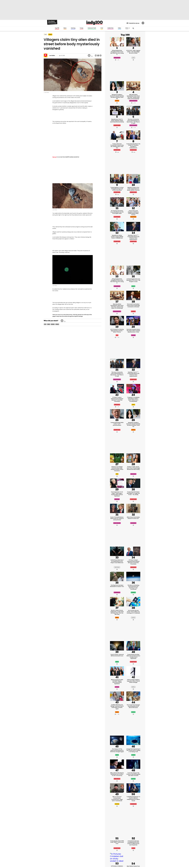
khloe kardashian (133, 100)
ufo (45, 324)
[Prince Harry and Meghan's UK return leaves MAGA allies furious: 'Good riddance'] (133, 201)
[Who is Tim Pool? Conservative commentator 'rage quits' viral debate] (117, 787)
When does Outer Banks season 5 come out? (133, 517)
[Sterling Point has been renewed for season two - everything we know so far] (117, 576)
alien (48, 324)
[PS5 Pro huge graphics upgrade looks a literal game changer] (133, 670)
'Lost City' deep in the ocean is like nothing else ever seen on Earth (133, 774)
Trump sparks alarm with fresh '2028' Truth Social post (117, 842)
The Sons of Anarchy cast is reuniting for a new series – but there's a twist (133, 121)
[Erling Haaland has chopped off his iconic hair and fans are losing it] (117, 41)
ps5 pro (133, 687)
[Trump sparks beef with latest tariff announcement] (117, 413)
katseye (117, 687)
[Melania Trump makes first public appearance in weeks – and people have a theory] (133, 178)
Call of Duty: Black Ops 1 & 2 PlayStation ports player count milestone (117, 561)
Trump (81, 28)
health (117, 712)
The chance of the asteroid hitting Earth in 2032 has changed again (117, 750)
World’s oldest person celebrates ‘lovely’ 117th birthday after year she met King (117, 612)
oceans (133, 754)
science (133, 712)
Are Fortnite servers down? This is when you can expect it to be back (133, 612)
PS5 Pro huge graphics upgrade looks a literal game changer (133, 681)
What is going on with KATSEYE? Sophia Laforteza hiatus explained (117, 681)
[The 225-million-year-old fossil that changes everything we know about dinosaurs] (133, 696)
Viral (101, 28)
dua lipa (133, 335)
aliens (50, 34)
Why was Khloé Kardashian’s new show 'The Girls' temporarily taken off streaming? (133, 96)
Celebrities (110, 28)
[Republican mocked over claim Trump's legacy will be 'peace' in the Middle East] (117, 226)
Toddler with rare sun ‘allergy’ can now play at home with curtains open (117, 706)
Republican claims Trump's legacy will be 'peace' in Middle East (117, 237)
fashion (117, 100)
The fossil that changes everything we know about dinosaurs (133, 706)
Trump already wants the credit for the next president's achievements (133, 145)
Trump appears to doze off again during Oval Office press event (117, 189)
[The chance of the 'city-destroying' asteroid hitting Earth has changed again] (117, 740)
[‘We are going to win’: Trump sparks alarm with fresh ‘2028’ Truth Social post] (117, 832)
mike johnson (117, 778)
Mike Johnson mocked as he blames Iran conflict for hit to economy (117, 774)
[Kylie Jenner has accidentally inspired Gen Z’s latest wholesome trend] (133, 458)
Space (117, 754)
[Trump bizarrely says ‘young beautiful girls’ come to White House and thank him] (133, 832)
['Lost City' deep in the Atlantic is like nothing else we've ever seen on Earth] (133, 764)
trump (133, 848)
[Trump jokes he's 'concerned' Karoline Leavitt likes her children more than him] (117, 135)
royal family (133, 216)
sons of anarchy (133, 125)
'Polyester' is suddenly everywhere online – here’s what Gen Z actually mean (133, 399)
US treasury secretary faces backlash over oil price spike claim (117, 212)
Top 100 (57, 28)
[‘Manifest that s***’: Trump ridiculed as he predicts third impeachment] (133, 226)
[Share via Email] (100, 55)
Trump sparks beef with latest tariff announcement (117, 424)
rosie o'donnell (117, 523)
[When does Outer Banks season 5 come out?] (133, 508)
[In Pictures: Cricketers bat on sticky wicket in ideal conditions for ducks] (117, 857)
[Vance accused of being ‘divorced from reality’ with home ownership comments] (133, 295)
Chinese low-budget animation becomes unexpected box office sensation (117, 468)
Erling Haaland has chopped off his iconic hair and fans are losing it (117, 52)
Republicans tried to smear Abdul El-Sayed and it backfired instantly (117, 121)
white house (117, 404)
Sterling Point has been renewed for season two (117, 586)
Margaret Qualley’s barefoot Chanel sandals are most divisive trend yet (117, 96)
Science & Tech (92, 28)
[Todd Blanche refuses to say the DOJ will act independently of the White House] (133, 787)
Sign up (54, 157)
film (117, 474)
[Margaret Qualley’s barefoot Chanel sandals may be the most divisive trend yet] (117, 85)
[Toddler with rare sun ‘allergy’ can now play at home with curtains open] (117, 696)
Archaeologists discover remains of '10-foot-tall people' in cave (133, 280)
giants (133, 286)
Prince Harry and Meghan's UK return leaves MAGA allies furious (133, 212)
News (65, 28)
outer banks (133, 523)
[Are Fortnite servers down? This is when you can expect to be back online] (133, 601)
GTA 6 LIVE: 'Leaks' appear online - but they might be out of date (133, 52)
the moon (133, 592)
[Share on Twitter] (98, 55)
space (117, 661)
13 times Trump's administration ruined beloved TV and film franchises (117, 399)
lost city (133, 778)
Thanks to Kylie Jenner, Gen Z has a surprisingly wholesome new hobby (133, 468)
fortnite (133, 617)
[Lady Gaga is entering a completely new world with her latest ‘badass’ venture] (117, 483)
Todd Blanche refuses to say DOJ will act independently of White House (133, 798)
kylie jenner (133, 474)
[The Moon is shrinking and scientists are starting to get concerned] (133, 576)
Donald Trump (133, 241)
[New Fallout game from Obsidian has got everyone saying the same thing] (133, 857)
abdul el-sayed (117, 125)
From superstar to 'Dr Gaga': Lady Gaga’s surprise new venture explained (117, 494)
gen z (133, 404)
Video (119, 28)
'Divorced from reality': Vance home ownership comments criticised (133, 305)
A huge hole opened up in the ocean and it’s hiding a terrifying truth (133, 750)
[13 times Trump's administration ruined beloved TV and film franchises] (117, 388)
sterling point (117, 592)
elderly (117, 617)
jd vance (133, 311)
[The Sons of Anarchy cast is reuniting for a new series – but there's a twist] (133, 110)
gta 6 (133, 57)
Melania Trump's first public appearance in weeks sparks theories (133, 189)
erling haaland (117, 57)
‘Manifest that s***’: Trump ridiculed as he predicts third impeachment (133, 237)
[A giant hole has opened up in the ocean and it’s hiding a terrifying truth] (133, 740)
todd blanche (133, 804)
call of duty (117, 567)
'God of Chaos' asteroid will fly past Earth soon (117, 655)
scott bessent (117, 216)
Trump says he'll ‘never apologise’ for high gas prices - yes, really (133, 493)
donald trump (117, 149)
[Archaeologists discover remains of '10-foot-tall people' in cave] (133, 270)
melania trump (133, 192)
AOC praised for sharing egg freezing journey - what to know (117, 331)
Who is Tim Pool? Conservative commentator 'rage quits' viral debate (117, 798)
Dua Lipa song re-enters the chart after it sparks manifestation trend (133, 331)
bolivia (52, 324)
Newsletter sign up (134, 23)
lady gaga (117, 499)
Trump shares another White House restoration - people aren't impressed (133, 656)
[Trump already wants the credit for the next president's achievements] (133, 135)
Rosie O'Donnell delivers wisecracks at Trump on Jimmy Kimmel (117, 518)
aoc (117, 335)
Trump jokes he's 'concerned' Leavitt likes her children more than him (117, 145)
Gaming (73, 28)
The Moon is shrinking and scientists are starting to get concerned (133, 587)
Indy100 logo (94, 23)
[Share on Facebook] (96, 55)
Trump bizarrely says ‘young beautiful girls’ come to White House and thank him (133, 843)
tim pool (117, 804)
